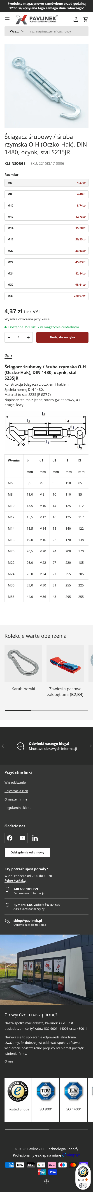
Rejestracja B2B (16, 791)
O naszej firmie (16, 799)
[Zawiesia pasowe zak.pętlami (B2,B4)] (65, 663)
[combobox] (46, 31)
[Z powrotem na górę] (46, 1182)
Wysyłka (11, 319)
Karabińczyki (23, 688)
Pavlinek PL (36, 1149)
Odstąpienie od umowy (27, 852)
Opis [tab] (8, 355)
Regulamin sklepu (18, 807)
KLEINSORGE (15, 163)
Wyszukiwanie (15, 782)
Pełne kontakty (15, 880)
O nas (9, 1061)
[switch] (83, 1185)
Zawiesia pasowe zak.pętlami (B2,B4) (65, 691)
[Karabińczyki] (23, 663)
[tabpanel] (46, 483)
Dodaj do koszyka (62, 337)
